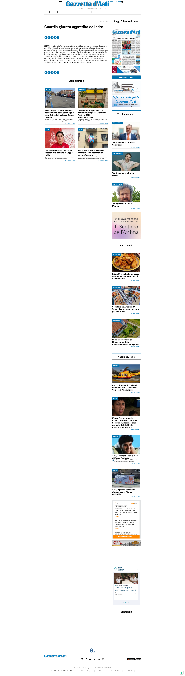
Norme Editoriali (99, 671)
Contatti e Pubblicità (63, 671)
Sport (82, 12)
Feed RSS (53, 671)
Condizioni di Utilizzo (129, 671)
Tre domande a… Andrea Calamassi (123, 143)
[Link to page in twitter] (49, 37)
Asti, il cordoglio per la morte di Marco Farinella (126, 456)
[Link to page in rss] (95, 659)
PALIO (51, 12)
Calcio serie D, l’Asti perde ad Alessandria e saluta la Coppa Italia (59, 152)
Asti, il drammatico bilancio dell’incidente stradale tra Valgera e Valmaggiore (125, 387)
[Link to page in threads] (57, 37)
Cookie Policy (118, 671)
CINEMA (70, 12)
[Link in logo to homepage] (60, 655)
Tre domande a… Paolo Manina (123, 204)
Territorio (88, 12)
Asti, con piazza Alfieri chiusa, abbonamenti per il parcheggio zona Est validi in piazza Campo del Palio (59, 113)
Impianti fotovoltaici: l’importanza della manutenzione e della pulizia (126, 341)
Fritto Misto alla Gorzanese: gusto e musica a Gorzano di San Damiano (125, 276)
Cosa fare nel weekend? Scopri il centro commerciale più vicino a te (125, 308)
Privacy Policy (109, 671)
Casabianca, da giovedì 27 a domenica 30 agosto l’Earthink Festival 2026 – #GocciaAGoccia (92, 113)
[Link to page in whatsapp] (54, 37)
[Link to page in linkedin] (51, 37)
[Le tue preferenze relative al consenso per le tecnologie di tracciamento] (181, 672)
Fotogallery (124, 12)
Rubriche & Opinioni (107, 12)
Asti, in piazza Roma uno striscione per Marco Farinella (123, 491)
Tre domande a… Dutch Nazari (123, 174)
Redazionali (116, 12)
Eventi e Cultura (62, 12)
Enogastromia (76, 12)
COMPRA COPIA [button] (126, 77)
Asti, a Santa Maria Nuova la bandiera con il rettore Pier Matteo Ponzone (91, 152)
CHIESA (55, 12)
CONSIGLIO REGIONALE (134, 12)
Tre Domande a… (96, 12)
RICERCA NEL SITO (115, 2)
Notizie (47, 12)
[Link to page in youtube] (90, 659)
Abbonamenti (73, 671)
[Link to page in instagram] (82, 659)
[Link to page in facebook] (46, 37)
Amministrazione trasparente (86, 671)
